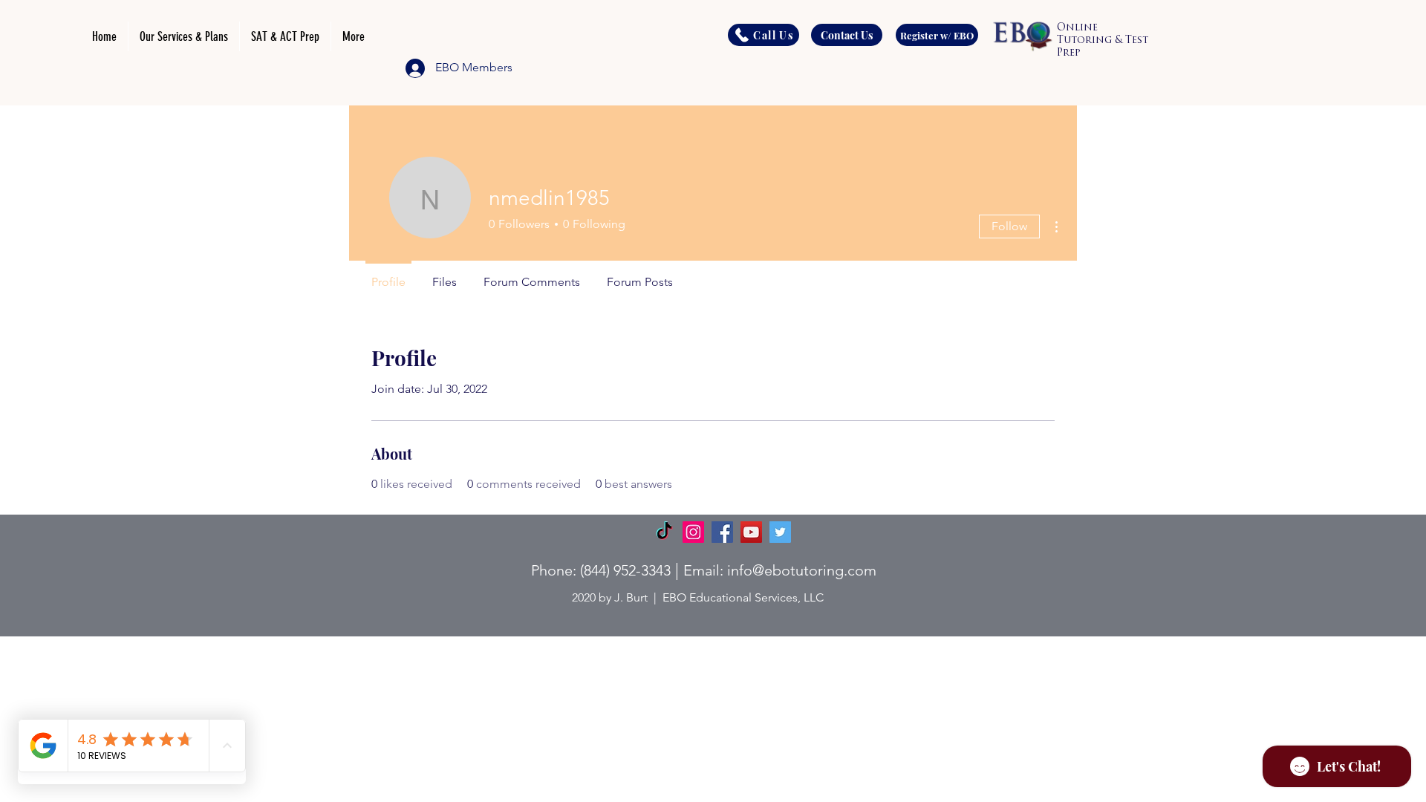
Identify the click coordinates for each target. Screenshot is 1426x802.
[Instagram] (693, 532)
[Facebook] (722, 532)
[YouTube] (751, 532)
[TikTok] (664, 532)
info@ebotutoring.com (801, 570)
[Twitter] (780, 532)
